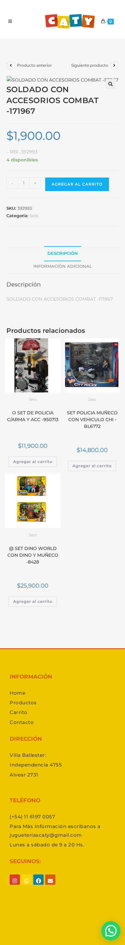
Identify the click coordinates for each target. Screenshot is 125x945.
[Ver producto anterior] (10, 65)
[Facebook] (38, 885)
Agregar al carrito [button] (33, 461)
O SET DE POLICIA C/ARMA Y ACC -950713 (32, 416)
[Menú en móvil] (10, 21)
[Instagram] (15, 885)
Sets (33, 215)
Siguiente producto (89, 65)
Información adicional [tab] (62, 266)
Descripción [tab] (62, 253)
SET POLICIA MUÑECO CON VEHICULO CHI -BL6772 (92, 419)
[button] (110, 84)
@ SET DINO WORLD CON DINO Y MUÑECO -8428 (32, 555)
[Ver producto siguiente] (114, 65)
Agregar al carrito (77, 184)
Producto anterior (34, 65)
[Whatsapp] (26, 885)
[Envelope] (50, 885)
